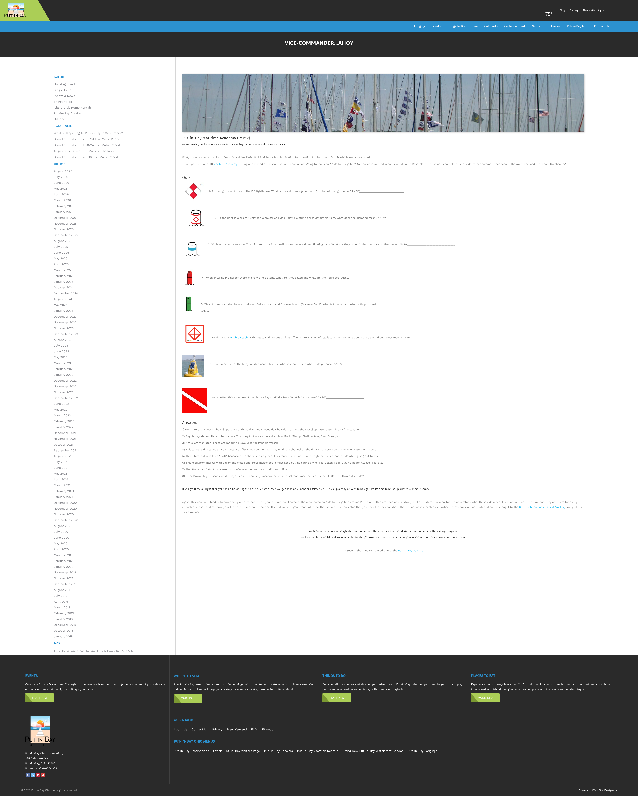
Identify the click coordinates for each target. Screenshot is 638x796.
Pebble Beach (239, 337)
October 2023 (64, 328)
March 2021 (62, 485)
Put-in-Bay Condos (67, 113)
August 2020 (63, 526)
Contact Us (200, 729)
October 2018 (63, 630)
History (59, 119)
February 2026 (64, 206)
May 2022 (61, 409)
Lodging (74, 651)
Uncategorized (64, 84)
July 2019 (60, 595)
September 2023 (66, 334)
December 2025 (65, 217)
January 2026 (63, 212)
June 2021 (61, 467)
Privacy (217, 729)
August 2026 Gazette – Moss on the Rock (84, 151)
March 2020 (62, 555)
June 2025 (61, 252)
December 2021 (65, 433)
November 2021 (65, 438)
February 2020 (64, 561)
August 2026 (63, 171)
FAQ (254, 729)
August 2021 (63, 456)
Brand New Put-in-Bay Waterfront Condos (372, 751)
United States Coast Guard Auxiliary (542, 507)
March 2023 (62, 363)
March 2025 (62, 270)
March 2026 (62, 200)
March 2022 (62, 415)
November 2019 (65, 572)
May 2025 (60, 258)
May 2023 (61, 357)
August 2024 (63, 299)
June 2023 (61, 351)
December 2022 (65, 380)
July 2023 (61, 345)
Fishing (65, 651)
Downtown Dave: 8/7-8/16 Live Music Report (86, 157)
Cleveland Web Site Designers (598, 790)
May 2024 (60, 305)
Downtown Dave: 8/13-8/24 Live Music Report (87, 145)
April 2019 (61, 601)
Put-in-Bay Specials (278, 751)
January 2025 (63, 281)
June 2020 (61, 537)
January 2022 (63, 427)
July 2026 (61, 177)
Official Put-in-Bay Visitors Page (236, 751)
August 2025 (63, 241)
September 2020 (66, 520)
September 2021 (65, 450)
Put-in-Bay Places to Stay (108, 651)
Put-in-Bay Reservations (191, 751)
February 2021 (64, 491)
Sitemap (267, 729)
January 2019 (63, 619)
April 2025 (61, 264)
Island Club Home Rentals (73, 107)
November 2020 (65, 508)
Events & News (64, 96)
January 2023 (63, 374)
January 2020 (63, 566)
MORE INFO (39, 697)
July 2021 (60, 462)
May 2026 (61, 188)
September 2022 (66, 398)
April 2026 (61, 194)
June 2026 (61, 182)
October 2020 (64, 514)
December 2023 (65, 316)
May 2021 (60, 473)
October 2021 (63, 444)
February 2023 (64, 369)
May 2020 (61, 543)
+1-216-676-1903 (46, 768)
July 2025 (61, 246)
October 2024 (64, 287)
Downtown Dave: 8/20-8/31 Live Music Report (87, 139)
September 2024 (66, 293)
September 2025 (66, 235)
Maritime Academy (225, 164)
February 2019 (64, 613)
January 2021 (63, 497)
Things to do (63, 101)
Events (57, 651)
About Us (180, 729)
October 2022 (64, 392)
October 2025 (64, 229)
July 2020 (61, 531)
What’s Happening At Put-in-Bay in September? (88, 133)
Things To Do (127, 651)
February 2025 (64, 276)
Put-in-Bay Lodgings (422, 751)
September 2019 (65, 584)
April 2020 (61, 549)
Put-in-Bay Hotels (87, 651)
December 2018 (65, 624)
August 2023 (63, 339)
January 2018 (63, 636)
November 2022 (65, 386)
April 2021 (61, 479)
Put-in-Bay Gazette (411, 550)
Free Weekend (237, 729)
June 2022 (61, 403)
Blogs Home (62, 90)
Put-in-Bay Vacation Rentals (317, 751)
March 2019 (62, 607)
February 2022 (64, 421)
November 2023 (65, 322)
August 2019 (63, 590)
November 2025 (65, 223)
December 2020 (65, 502)
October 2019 (63, 578)
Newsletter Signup (594, 10)
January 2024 (63, 310)
